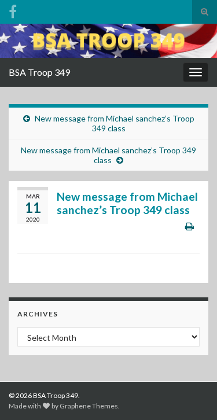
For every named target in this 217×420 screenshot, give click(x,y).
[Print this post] (189, 225)
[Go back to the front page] (108, 41)
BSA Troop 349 (39, 72)
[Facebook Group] (13, 9)
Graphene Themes (89, 405)
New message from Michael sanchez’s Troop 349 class (114, 123)
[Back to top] (190, 394)
